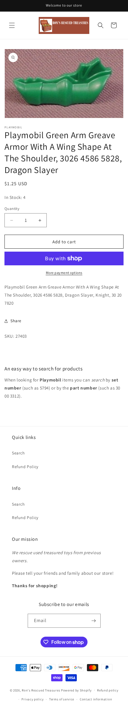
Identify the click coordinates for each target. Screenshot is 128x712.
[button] (11, 25)
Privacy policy (32, 699)
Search (18, 453)
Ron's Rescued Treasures (41, 690)
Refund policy (107, 690)
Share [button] (15, 320)
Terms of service (61, 699)
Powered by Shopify (76, 690)
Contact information (96, 699)
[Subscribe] (93, 621)
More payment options (64, 272)
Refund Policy (25, 466)
